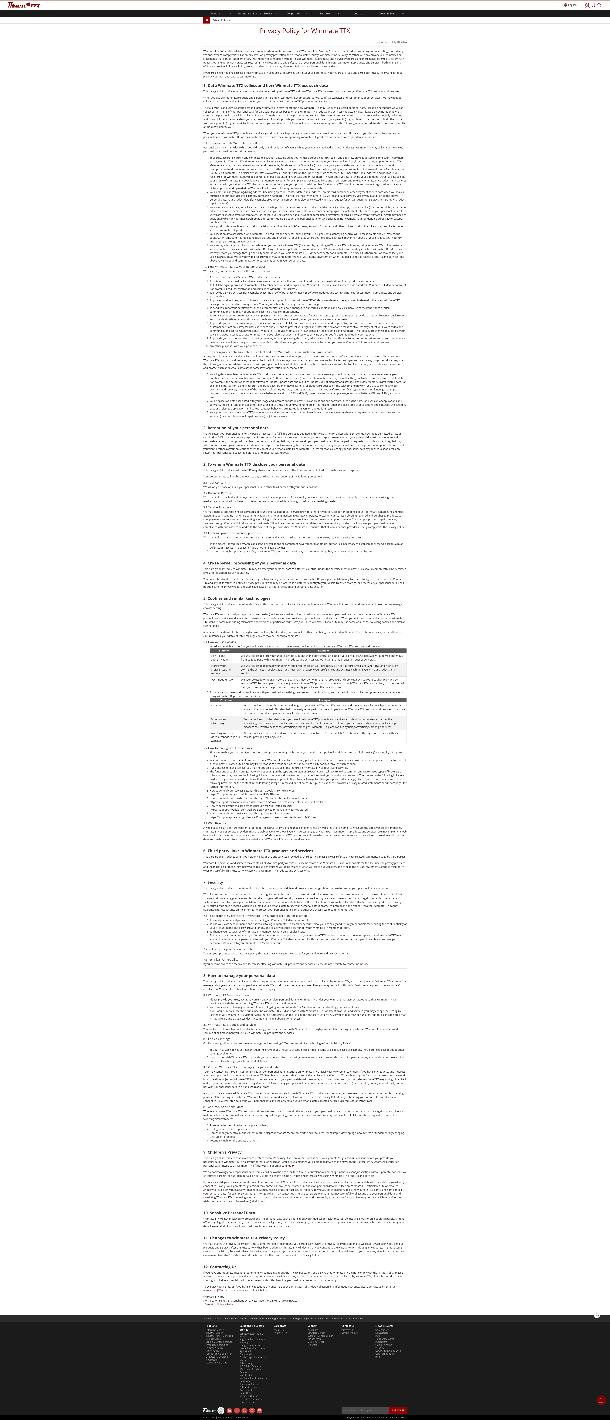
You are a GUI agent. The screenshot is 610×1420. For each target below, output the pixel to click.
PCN (377, 1335)
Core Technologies (384, 1353)
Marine (243, 1360)
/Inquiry (354, 1071)
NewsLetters (381, 1332)
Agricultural (245, 1351)
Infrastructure (246, 1375)
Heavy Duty (245, 1393)
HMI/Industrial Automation (253, 1348)
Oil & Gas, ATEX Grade (217, 1356)
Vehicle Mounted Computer (219, 1341)
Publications (381, 1341)
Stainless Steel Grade (216, 1362)
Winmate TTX (347, 1330)
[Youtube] (259, 1411)
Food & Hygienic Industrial (253, 1357)
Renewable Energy (249, 1384)
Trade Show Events (384, 1338)
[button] (601, 1400)
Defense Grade (213, 1338)
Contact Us (359, 13)
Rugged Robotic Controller (219, 1353)
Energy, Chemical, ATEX (251, 1345)
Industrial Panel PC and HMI (219, 1335)
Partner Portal (314, 1338)
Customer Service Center (320, 1335)
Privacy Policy (220, 20)
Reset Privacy (243, 1418)
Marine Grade (212, 1350)
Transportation (247, 1354)
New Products (382, 1330)
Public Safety (246, 1363)
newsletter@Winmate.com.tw (220, 1290)
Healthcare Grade (214, 1347)
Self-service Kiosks (249, 1387)
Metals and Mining (249, 1396)
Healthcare (245, 1381)
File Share (312, 1344)
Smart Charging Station (251, 1399)
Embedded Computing (217, 1344)
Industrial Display (214, 1332)
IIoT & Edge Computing (251, 1366)
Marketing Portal (316, 1341)
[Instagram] (252, 1411)
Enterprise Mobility (215, 1330)
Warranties (313, 1330)
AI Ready (244, 1342)
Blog (377, 1356)
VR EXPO (379, 1347)
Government (246, 1390)
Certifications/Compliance (388, 1350)
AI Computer (212, 1359)
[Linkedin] (229, 1411)
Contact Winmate (350, 1332)
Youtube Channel (383, 1344)
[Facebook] (237, 1411)
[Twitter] (244, 1410)
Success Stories (248, 1402)
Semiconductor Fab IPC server (251, 1335)
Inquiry (364, 964)
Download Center (316, 1332)
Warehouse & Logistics (251, 1369)
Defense (244, 1372)
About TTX (279, 1330)
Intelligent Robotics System (253, 1378)
